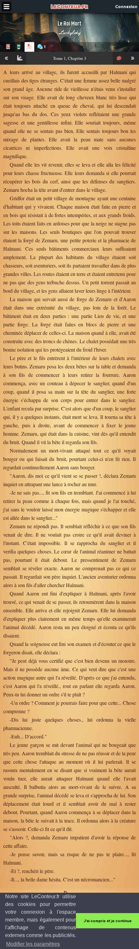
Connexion (126, 6)
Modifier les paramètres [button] (33, 944)
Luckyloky (69, 32)
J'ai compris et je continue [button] (107, 921)
